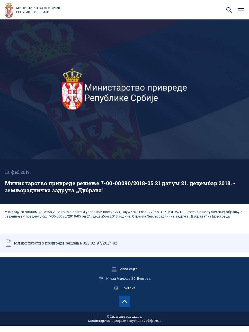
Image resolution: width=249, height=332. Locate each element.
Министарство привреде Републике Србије (38, 10)
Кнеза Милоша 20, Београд (128, 278)
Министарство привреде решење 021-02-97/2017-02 (65, 242)
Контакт (128, 288)
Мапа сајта (128, 269)
